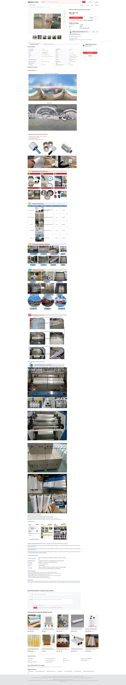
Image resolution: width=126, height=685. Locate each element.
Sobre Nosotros (44, 676)
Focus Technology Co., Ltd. (61, 679)
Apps (92, 5)
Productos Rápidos (76, 676)
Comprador (81, 5)
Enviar (35, 607)
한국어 (71, 677)
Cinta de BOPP (30, 660)
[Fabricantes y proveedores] (33, 2)
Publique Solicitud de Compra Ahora (56, 607)
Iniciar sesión (96, 2)
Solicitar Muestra (90, 20)
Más (28, 673)
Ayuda (88, 5)
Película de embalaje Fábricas (40, 671)
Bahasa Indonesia (90, 677)
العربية (68, 677)
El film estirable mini (66, 660)
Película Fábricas (31, 671)
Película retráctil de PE (77, 671)
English (40, 677)
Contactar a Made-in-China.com (69, 676)
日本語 (74, 677)
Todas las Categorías (32, 5)
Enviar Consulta (76, 17)
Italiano (58, 677)
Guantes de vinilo (30, 658)
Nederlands (64, 677)
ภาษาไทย (79, 677)
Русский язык (54, 677)
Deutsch (61, 677)
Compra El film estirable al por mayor (88, 671)
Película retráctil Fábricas (68, 671)
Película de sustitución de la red (50, 658)
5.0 (86, 45)
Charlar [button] (92, 17)
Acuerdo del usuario (54, 676)
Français (50, 677)
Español (43, 677)
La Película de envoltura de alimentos (86, 658)
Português (46, 677)
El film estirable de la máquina (49, 660)
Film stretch (65, 658)
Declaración (49, 676)
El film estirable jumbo (84, 660)
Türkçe (82, 677)
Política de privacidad (61, 676)
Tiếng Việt (85, 677)
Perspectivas (82, 676)
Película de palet (60, 671)
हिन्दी (76, 677)
